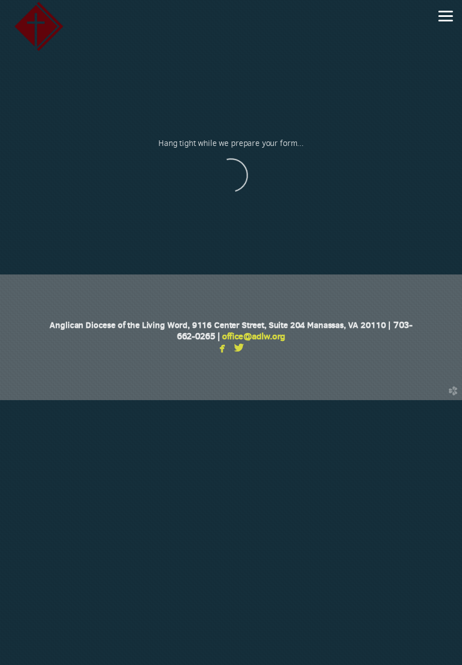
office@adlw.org (253, 336)
